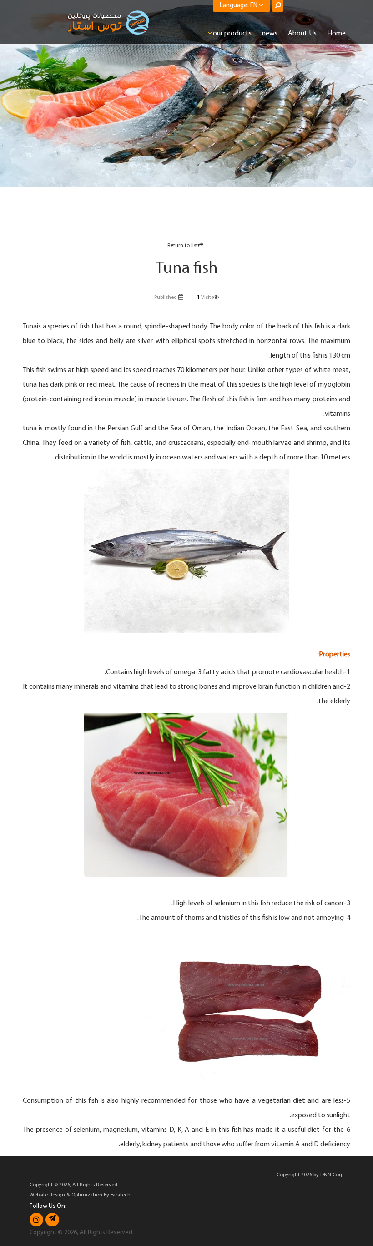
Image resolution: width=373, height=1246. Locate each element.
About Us (302, 33)
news (269, 33)
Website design (47, 1195)
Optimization (86, 1195)
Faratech (121, 1195)
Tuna (30, 326)
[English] (108, 22)
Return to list (182, 245)
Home (336, 33)
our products (232, 33)
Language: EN (239, 5)
